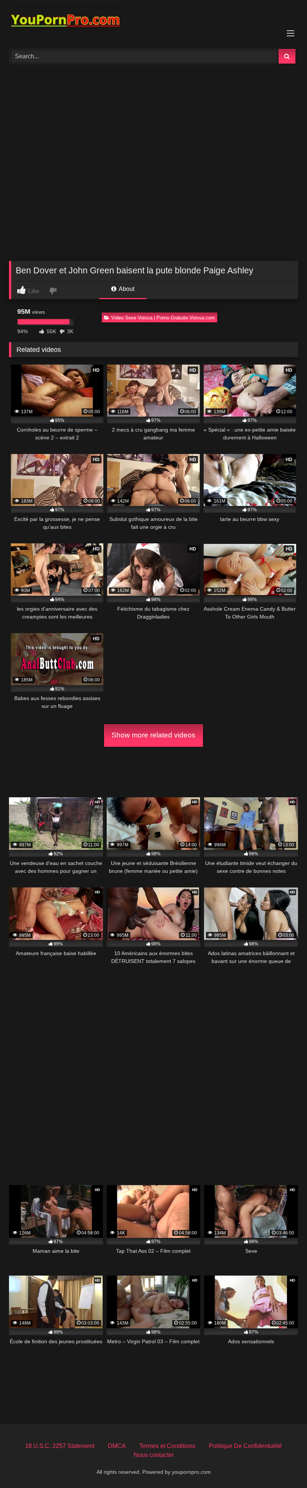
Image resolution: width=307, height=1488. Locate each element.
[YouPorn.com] (153, 22)
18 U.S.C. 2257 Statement (59, 1446)
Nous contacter (154, 1455)
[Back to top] (284, 1465)
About (126, 289)
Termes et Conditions (167, 1446)
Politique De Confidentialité (245, 1446)
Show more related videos (153, 735)
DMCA (117, 1446)
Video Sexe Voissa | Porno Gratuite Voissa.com (163, 317)
